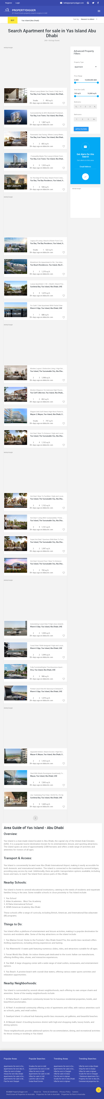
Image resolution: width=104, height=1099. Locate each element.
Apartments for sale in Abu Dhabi (14, 1078)
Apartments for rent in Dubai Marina (64, 1066)
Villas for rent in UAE (37, 1071)
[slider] (75, 83)
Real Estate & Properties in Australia (20, 1094)
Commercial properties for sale (89, 1081)
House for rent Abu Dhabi (13, 1073)
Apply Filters (81, 129)
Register (8, 3)
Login (18, 3)
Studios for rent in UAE (37, 1066)
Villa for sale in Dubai (62, 1073)
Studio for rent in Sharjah (88, 1073)
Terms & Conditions (50, 1092)
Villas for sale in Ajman (87, 1071)
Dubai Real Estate (36, 1081)
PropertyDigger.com (20, 1092)
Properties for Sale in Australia (48, 1094)
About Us (37, 1092)
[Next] (35, 818)
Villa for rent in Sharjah (62, 1071)
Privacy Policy (65, 1092)
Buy (12, 20)
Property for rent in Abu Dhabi (89, 1078)
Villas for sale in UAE (37, 1076)
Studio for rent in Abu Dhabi (64, 1078)
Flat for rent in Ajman (62, 1076)
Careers (75, 1092)
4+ (95, 106)
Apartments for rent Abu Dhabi (14, 1068)
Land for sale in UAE (36, 1078)
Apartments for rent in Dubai (14, 1066)
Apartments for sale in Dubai (14, 1076)
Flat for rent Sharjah (11, 1081)
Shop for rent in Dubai (87, 1068)
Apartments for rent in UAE (39, 1068)
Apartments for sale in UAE (39, 1073)
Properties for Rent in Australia (73, 1094)
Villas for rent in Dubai (12, 1071)
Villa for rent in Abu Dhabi (88, 1066)
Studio (77, 106)
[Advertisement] (35, 67)
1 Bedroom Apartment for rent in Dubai (89, 1076)
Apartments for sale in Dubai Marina (64, 1068)
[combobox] (89, 19)
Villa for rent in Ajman (62, 1081)
